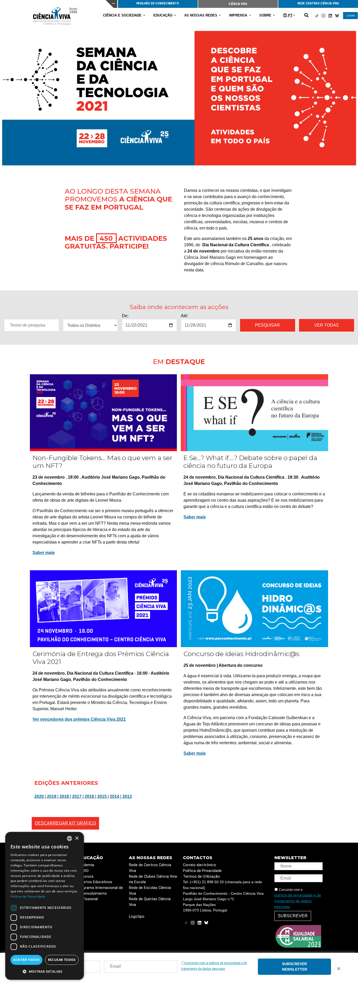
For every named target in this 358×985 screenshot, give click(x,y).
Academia (85, 865)
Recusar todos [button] (62, 960)
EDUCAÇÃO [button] (163, 15)
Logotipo (136, 916)
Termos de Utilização (201, 876)
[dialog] (44, 906)
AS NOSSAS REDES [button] (201, 15)
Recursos (85, 876)
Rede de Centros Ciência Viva (150, 868)
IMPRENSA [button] (238, 15)
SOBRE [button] (265, 15)
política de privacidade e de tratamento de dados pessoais (297, 901)
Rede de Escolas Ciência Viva (150, 891)
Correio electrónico (199, 865)
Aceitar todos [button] (26, 960)
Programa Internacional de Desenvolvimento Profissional (100, 893)
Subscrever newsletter (294, 966)
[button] (44, 971)
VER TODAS (326, 325)
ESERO (83, 871)
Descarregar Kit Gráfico (65, 823)
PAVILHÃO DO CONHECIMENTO (158, 3)
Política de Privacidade (202, 871)
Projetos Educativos (94, 882)
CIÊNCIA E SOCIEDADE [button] (123, 15)
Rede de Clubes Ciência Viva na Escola (153, 879)
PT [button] (289, 15)
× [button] (77, 838)
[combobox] (69, 838)
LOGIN (350, 15)
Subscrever (293, 916)
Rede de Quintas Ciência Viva (150, 902)
